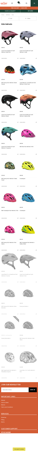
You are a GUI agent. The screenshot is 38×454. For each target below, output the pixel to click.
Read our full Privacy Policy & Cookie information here (19, 445)
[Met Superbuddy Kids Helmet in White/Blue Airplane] (9, 357)
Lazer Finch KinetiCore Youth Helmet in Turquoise (8, 147)
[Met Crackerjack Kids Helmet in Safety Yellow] (28, 229)
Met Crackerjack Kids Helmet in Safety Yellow (27, 243)
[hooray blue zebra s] (9, 325)
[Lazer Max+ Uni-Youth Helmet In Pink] (28, 357)
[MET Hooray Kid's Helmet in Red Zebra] (28, 325)
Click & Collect (4, 402)
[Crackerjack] (28, 165)
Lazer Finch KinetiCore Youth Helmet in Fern (26, 275)
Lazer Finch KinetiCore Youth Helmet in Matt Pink (8, 51)
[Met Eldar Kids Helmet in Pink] (28, 133)
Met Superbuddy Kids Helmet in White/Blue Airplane (8, 371)
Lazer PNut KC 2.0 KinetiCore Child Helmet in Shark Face (28, 83)
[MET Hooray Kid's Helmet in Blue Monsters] (9, 293)
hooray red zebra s (24, 306)
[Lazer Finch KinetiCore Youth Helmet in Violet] (28, 37)
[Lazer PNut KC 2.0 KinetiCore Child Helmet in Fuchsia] (9, 261)
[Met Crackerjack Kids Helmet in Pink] (9, 197)
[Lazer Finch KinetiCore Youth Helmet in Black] (9, 101)
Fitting (2, 419)
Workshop (3, 417)
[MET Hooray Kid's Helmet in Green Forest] (9, 165)
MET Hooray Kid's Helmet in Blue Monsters (8, 307)
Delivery (3, 400)
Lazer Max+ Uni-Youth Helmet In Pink (27, 371)
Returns (3, 405)
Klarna (3, 422)
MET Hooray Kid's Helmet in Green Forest (9, 179)
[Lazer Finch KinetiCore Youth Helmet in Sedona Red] (28, 101)
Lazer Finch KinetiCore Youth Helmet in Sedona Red (26, 115)
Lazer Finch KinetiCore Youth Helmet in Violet (26, 51)
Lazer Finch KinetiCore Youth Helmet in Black (8, 115)
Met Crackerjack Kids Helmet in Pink (9, 210)
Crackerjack (22, 178)
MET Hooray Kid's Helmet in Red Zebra (27, 339)
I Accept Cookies (19, 449)
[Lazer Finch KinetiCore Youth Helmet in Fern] (28, 261)
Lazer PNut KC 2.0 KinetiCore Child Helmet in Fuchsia (9, 275)
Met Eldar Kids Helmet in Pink (26, 146)
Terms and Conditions (7, 407)
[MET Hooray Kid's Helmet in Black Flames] (9, 69)
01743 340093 (6, 432)
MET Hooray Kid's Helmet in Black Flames (9, 83)
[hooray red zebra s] (28, 293)
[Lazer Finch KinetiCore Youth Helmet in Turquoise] (9, 133)
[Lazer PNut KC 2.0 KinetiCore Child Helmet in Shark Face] (28, 69)
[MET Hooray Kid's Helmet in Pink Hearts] (9, 229)
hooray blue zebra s (6, 338)
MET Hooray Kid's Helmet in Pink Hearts (8, 243)
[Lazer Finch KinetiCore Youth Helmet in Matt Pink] (9, 37)
